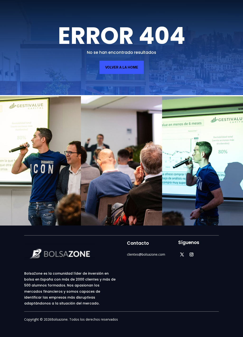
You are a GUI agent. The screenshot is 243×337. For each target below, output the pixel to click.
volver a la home (121, 67)
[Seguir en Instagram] (191, 254)
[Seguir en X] (182, 254)
